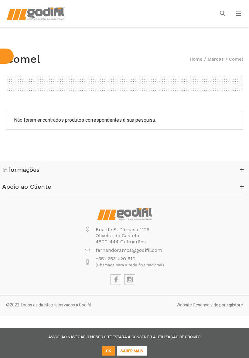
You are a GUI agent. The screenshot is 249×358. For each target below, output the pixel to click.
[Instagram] (129, 279)
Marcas (216, 59)
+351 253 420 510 (115, 259)
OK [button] (108, 351)
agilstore (235, 305)
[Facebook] (116, 279)
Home (196, 59)
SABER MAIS (132, 351)
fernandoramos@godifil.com (129, 250)
